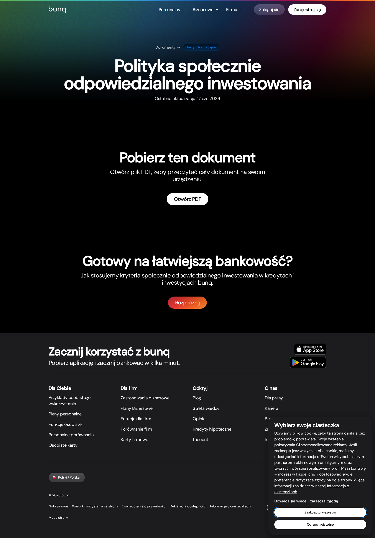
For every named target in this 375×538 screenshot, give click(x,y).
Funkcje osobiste (65, 424)
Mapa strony (58, 517)
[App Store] (310, 349)
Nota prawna (59, 506)
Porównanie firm (136, 429)
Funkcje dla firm (136, 419)
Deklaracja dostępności (188, 506)
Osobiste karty (63, 445)
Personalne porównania (71, 435)
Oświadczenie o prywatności (144, 506)
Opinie (199, 419)
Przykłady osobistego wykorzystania (70, 401)
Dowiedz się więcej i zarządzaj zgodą (306, 501)
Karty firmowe (134, 439)
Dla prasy (274, 398)
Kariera (271, 408)
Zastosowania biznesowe (145, 398)
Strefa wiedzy (206, 408)
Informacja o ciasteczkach (230, 506)
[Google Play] (308, 362)
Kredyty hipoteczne (212, 429)
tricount (200, 439)
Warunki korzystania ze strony (95, 506)
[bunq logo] (57, 9)
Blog (197, 398)
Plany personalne (65, 414)
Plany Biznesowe (137, 408)
